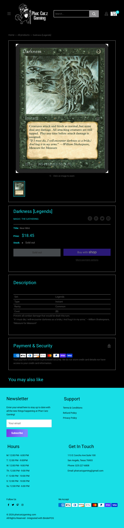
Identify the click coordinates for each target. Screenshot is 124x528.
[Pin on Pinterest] (96, 218)
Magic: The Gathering (26, 219)
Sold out (37, 252)
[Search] (94, 13)
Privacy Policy (70, 418)
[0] (114, 14)
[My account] (106, 14)
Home (11, 35)
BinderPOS (48, 518)
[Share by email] (108, 218)
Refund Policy (70, 413)
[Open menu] (9, 13)
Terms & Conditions (72, 407)
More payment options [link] (87, 260)
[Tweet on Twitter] (102, 218)
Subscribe (17, 433)
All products (24, 35)
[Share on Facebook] (90, 218)
